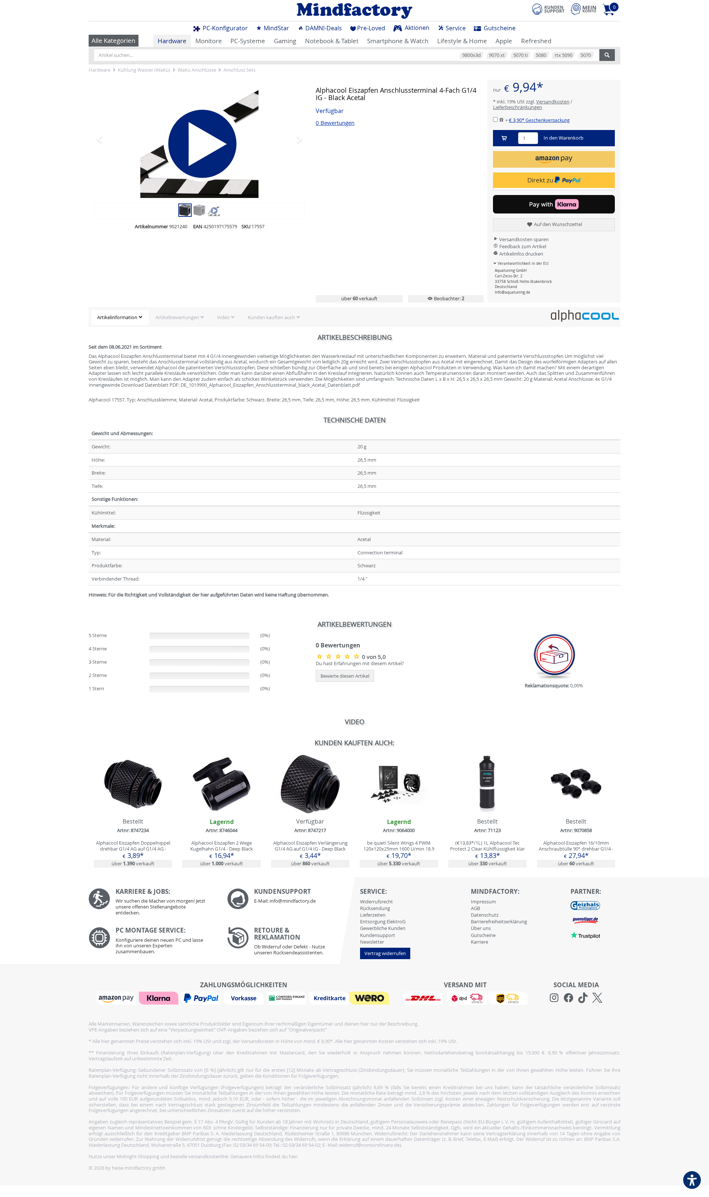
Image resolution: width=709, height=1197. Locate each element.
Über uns (481, 928)
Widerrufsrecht (376, 901)
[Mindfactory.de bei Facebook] (568, 998)
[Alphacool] (585, 315)
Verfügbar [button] (330, 111)
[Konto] (583, 9)
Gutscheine (499, 28)
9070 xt (497, 55)
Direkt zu (541, 180)
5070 (585, 55)
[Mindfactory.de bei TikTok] (583, 998)
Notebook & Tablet (332, 41)
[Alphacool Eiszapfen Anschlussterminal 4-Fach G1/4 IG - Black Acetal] (185, 209)
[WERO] (370, 997)
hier (293, 1156)
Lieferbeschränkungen (517, 107)
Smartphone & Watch (397, 41)
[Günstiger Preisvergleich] (585, 920)
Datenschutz (485, 915)
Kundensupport (377, 935)
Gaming (285, 41)
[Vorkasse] (244, 997)
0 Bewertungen (335, 122)
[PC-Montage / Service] (152, 942)
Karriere (479, 941)
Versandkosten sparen (523, 239)
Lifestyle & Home (462, 41)
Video (223, 317)
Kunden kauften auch (271, 317)
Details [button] (133, 801)
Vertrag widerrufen (385, 953)
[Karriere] (152, 903)
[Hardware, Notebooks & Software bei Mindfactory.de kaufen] (354, 10)
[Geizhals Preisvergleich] (585, 905)
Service (455, 28)
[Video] (199, 139)
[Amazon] (117, 997)
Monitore (208, 41)
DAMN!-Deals (323, 28)
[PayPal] (202, 997)
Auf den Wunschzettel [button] (557, 224)
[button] (110, 139)
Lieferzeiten (373, 915)
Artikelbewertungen (177, 317)
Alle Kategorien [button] (113, 40)
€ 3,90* (539, 120)
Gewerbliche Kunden (382, 928)
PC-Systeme (247, 41)
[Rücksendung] (291, 943)
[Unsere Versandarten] (465, 997)
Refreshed (536, 41)
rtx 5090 (563, 55)
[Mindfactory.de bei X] (597, 998)
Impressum (483, 901)
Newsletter (372, 941)
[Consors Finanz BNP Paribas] (287, 997)
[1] (554, 159)
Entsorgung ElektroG (382, 921)
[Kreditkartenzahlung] (329, 997)
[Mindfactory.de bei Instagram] (554, 998)
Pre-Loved (371, 28)
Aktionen (416, 28)
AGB (475, 908)
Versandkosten (552, 101)
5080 (541, 55)
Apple (504, 41)
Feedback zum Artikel (522, 246)
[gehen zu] (89, 604)
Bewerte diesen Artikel (345, 676)
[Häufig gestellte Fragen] (291, 899)
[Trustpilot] (585, 934)
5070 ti (520, 55)
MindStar (275, 28)
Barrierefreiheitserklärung (499, 921)
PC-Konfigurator (224, 28)
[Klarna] (159, 997)
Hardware (172, 41)
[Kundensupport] (548, 8)
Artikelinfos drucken (520, 253)
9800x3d (471, 55)
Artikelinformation (117, 317)
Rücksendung (375, 908)
